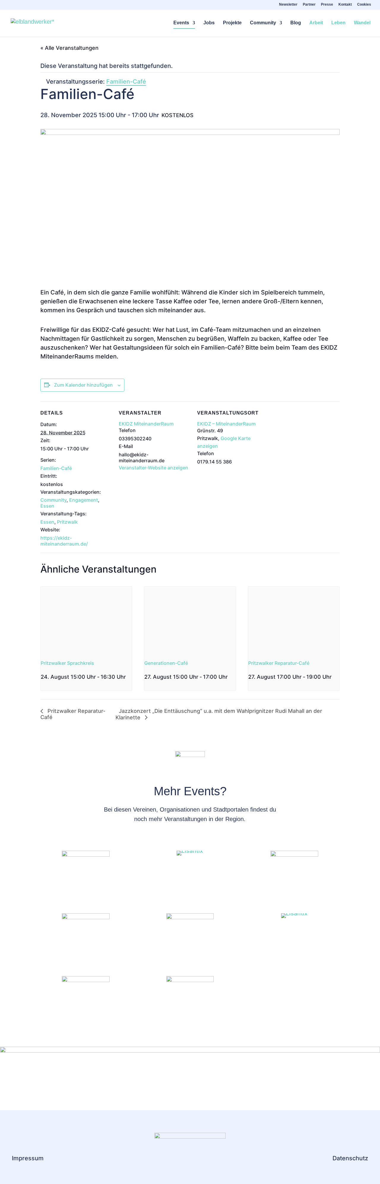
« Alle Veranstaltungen (69, 48)
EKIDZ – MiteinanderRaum (226, 424)
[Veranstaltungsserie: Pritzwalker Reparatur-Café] (334, 677)
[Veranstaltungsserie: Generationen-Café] (230, 677)
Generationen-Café (166, 663)
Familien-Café (56, 468)
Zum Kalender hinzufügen (83, 385)
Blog (295, 23)
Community (263, 23)
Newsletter (288, 5)
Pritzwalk (67, 522)
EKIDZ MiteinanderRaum (146, 424)
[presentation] (86, 621)
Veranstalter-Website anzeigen (153, 468)
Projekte (232, 23)
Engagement (83, 500)
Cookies (364, 5)
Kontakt (345, 5)
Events (181, 23)
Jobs (209, 23)
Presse (327, 5)
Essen (47, 506)
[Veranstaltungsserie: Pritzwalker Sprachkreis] (43, 687)
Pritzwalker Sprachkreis (67, 663)
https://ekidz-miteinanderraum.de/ (64, 541)
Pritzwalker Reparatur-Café (278, 663)
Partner (309, 5)
